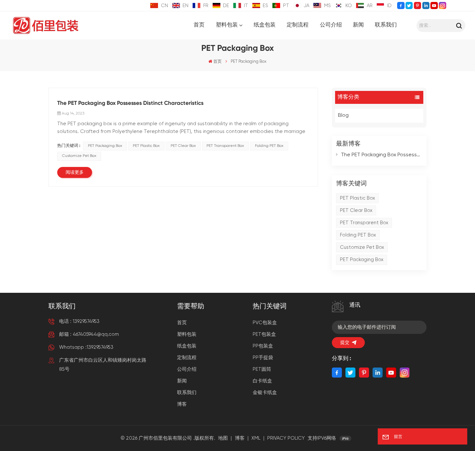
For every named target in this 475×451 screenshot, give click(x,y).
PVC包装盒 (265, 322)
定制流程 (298, 25)
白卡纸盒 (262, 381)
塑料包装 (227, 25)
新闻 (358, 25)
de (226, 5)
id (389, 5)
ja (306, 5)
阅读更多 (75, 172)
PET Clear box (356, 210)
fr (205, 5)
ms (327, 5)
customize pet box (362, 247)
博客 (182, 404)
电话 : (79, 321)
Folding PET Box (358, 235)
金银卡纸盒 (265, 392)
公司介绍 (331, 25)
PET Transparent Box (364, 222)
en (185, 5)
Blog (343, 115)
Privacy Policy (286, 438)
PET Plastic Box (357, 198)
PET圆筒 (262, 369)
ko (348, 5)
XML (255, 438)
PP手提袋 (263, 357)
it (246, 5)
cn (164, 5)
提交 (344, 342)
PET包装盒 (264, 334)
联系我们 (386, 25)
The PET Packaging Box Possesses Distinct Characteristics (381, 155)
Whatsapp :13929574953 (86, 347)
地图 (223, 438)
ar (370, 5)
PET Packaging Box (362, 259)
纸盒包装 (265, 25)
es (265, 5)
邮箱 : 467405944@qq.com (89, 334)
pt (286, 5)
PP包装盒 (263, 346)
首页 (199, 25)
